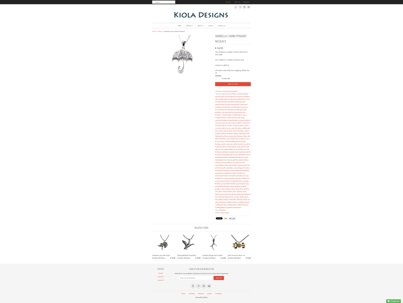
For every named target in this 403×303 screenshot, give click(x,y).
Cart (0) (237, 2)
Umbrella (232, 199)
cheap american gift (233, 117)
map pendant (242, 165)
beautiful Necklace (221, 102)
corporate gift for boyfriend (240, 123)
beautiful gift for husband (226, 99)
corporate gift (225, 123)
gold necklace (228, 149)
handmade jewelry (244, 154)
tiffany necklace (224, 199)
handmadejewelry (221, 160)
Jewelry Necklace (226, 162)
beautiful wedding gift (235, 102)
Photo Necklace (235, 186)
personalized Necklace (222, 186)
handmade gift (233, 152)
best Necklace (226, 107)
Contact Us (221, 26)
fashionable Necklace (236, 136)
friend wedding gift (231, 141)
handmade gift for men (230, 154)
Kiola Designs (225, 213)
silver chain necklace (225, 191)
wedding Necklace (242, 205)
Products (189, 26)
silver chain (235, 189)
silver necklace (237, 191)
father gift (246, 136)
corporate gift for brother (223, 125)
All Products (227, 91)
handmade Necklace (221, 157)
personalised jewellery (229, 184)
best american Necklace (232, 104)
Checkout (246, 2)
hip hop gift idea (232, 160)
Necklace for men (243, 176)
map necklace (232, 165)
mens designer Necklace (242, 168)
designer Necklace (227, 133)
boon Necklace (220, 110)
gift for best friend (239, 144)
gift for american (227, 144)
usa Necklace (222, 202)
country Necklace (236, 128)
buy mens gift (226, 112)
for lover (246, 139)
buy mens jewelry (236, 112)
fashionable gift (244, 133)
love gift (235, 162)
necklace (233, 173)
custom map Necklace (225, 131)
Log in (228, 2)
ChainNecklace (237, 115)
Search (210, 26)
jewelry (217, 162)
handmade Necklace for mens (238, 157)
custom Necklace (238, 131)
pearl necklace (225, 181)
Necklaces (234, 91)
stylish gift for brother (232, 197)
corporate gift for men (222, 128)
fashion (236, 133)
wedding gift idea (220, 205)
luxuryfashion (219, 165)
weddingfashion (220, 207)
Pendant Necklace (236, 181)
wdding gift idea (232, 202)
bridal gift (238, 110)
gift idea (243, 147)
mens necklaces (235, 170)
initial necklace (243, 160)
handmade (225, 152)
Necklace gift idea (235, 178)
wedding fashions (243, 202)
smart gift (223, 194)
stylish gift (240, 194)
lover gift (241, 162)
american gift (219, 96)
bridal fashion (230, 110)
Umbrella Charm (241, 199)
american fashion (242, 94)
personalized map (243, 184)
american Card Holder (229, 94)
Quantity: (218, 76)
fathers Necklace (220, 139)
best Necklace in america (239, 107)
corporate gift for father (241, 125)
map (226, 165)
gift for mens (236, 147)
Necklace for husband (229, 176)
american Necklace (230, 96)
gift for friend (226, 147)
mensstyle (227, 173)
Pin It (226, 218)
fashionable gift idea (221, 136)
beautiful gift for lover (242, 99)
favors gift (239, 139)
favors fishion (230, 139)
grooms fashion (239, 149)
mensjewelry (219, 173)
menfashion (229, 168)
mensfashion (245, 170)
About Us (200, 26)
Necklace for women (222, 178)
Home (179, 26)
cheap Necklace (233, 120)
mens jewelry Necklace (222, 170)
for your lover (220, 141)
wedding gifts (231, 205)
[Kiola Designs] (201, 15)
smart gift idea (232, 194)
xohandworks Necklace (233, 207)
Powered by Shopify (201, 297)
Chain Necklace (227, 115)
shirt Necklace (226, 189)
